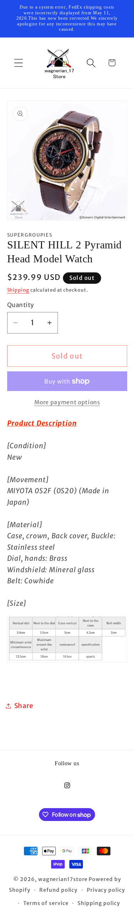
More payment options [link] (67, 402)
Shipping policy (99, 903)
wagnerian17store (63, 879)
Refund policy (58, 890)
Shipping (18, 290)
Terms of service (46, 903)
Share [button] (23, 706)
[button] (18, 63)
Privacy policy (106, 890)
